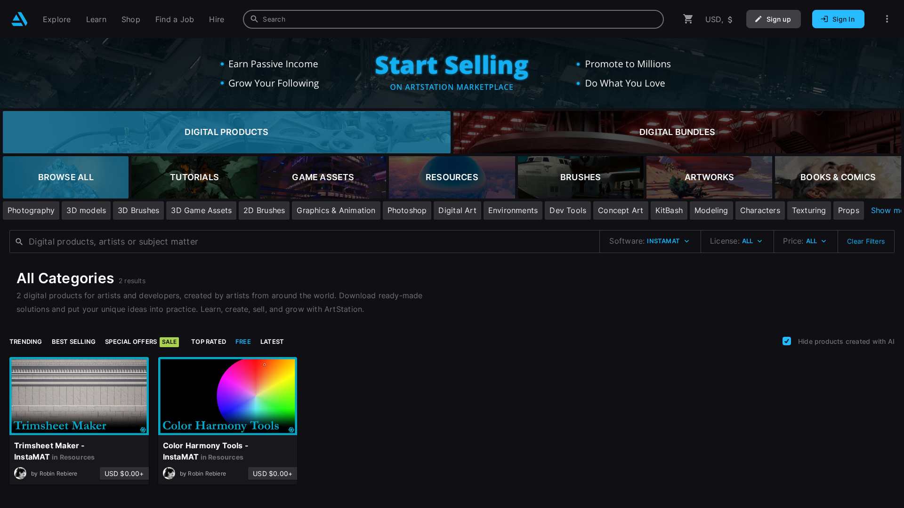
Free (243, 341)
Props (848, 210)
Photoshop (407, 210)
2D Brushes (264, 210)
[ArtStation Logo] (19, 19)
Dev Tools (567, 210)
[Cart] (688, 19)
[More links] (887, 19)
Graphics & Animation (336, 210)
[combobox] (453, 19)
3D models (86, 210)
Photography (31, 210)
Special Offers (141, 341)
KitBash (669, 210)
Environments (513, 210)
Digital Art (457, 210)
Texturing (809, 210)
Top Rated (208, 341)
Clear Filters (866, 241)
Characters (760, 210)
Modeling (711, 210)
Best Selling (74, 341)
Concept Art (620, 210)
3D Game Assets (201, 210)
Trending (25, 341)
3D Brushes (138, 210)
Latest (272, 341)
